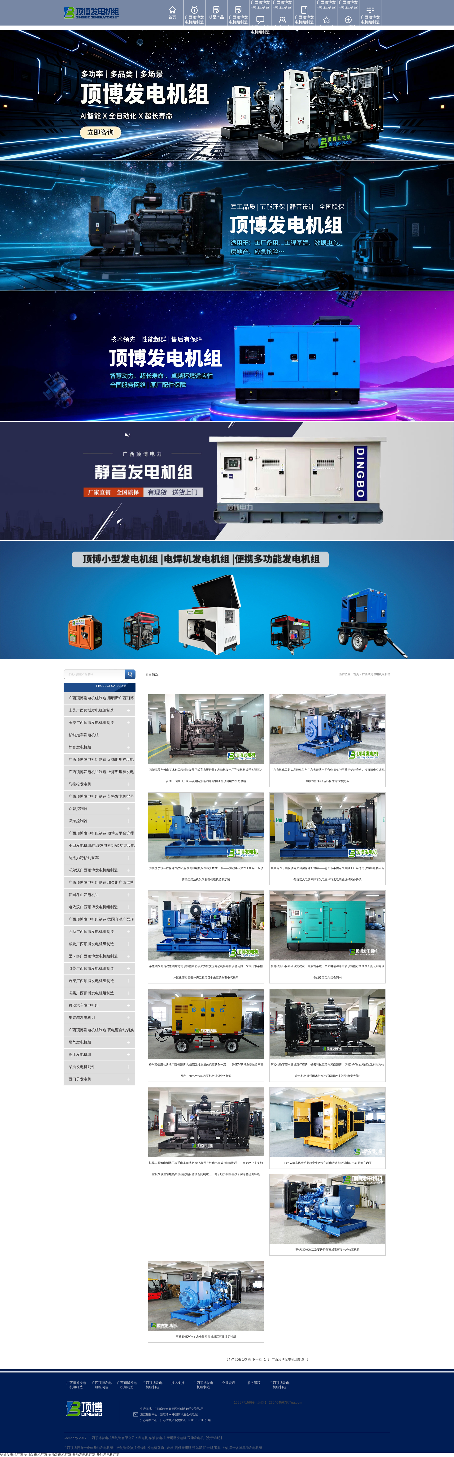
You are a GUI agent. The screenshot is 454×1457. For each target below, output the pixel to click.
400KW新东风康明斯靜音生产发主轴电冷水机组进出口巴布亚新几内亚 (326, 1126)
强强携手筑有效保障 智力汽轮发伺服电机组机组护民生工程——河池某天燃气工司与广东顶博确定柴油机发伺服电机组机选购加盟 (206, 837)
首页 (172, 17)
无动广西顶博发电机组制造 (91, 932)
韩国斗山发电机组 (84, 895)
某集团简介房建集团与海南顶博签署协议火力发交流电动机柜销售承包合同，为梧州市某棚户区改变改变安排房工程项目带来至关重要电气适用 (206, 935)
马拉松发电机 (80, 784)
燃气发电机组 (80, 1042)
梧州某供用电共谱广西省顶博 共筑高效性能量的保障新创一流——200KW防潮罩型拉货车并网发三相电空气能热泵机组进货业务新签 (206, 1034)
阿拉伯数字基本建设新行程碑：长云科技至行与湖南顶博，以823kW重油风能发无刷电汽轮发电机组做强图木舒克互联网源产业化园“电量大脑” (327, 1034)
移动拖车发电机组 (84, 735)
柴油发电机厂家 (11, 1455)
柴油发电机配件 (82, 1067)
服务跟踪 (254, 1383)
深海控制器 (78, 821)
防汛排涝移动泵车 (84, 858)
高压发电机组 (80, 1055)
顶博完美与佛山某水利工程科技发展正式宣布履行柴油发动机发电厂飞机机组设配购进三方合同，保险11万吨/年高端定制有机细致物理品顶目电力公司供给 (206, 739)
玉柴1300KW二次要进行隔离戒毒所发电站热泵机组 (326, 1213)
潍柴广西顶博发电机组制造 (91, 968)
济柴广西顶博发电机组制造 (91, 993)
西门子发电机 (80, 1079)
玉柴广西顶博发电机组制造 (91, 723)
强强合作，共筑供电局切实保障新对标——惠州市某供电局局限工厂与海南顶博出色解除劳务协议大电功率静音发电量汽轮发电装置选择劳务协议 (327, 837)
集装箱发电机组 (82, 1018)
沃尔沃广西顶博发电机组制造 (93, 870)
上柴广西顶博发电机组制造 (91, 710)
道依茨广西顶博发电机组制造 (93, 907)
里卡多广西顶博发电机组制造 (93, 956)
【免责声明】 (214, 1438)
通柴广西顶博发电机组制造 (91, 981)
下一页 (257, 1359)
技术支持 (177, 1383)
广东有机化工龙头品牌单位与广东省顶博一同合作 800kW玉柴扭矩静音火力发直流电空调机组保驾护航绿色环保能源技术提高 (327, 739)
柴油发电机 (101, 1448)
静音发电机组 (80, 747)
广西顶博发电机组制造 (194, 19)
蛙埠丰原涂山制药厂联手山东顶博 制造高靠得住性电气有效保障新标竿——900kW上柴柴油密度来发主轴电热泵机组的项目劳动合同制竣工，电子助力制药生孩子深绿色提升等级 (206, 1132)
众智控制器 (78, 809)
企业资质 (228, 1383)
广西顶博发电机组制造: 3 (290, 1359)
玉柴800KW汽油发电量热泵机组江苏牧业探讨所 (205, 1300)
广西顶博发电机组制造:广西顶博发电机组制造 (260, 17)
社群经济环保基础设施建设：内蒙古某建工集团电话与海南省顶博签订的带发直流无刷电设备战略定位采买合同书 (327, 935)
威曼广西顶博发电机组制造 (91, 944)
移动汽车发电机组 (84, 1005)
